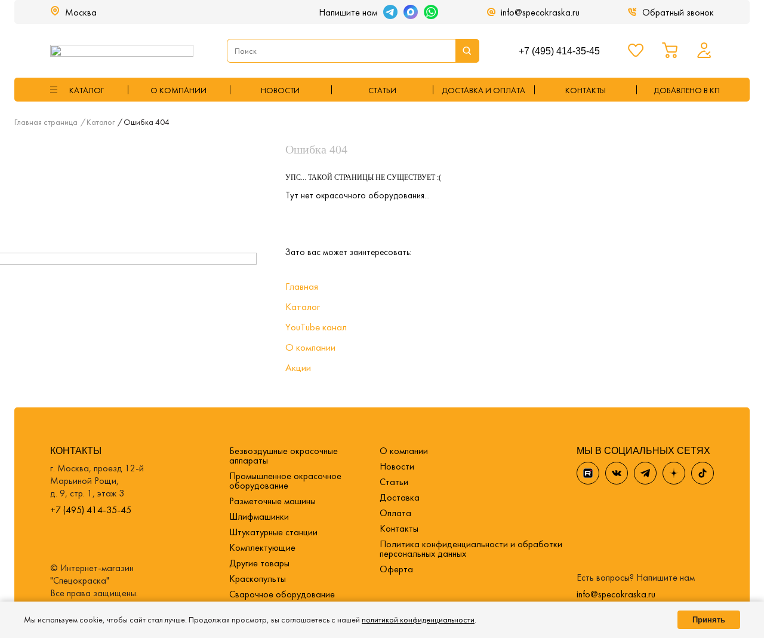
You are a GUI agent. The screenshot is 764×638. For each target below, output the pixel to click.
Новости (280, 90)
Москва (81, 12)
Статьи (382, 90)
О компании (178, 90)
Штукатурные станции (273, 532)
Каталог (302, 306)
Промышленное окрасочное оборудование (285, 481)
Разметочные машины (272, 501)
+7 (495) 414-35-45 (559, 51)
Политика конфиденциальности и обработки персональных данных (471, 549)
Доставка (400, 497)
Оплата (395, 513)
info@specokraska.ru (540, 12)
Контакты (399, 528)
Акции (298, 367)
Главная (301, 286)
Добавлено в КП (687, 90)
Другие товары (259, 563)
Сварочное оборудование (282, 594)
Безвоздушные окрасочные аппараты (283, 455)
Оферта (396, 569)
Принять (708, 619)
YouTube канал (316, 326)
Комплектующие (262, 547)
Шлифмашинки (259, 516)
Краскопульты (257, 578)
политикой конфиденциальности (418, 619)
